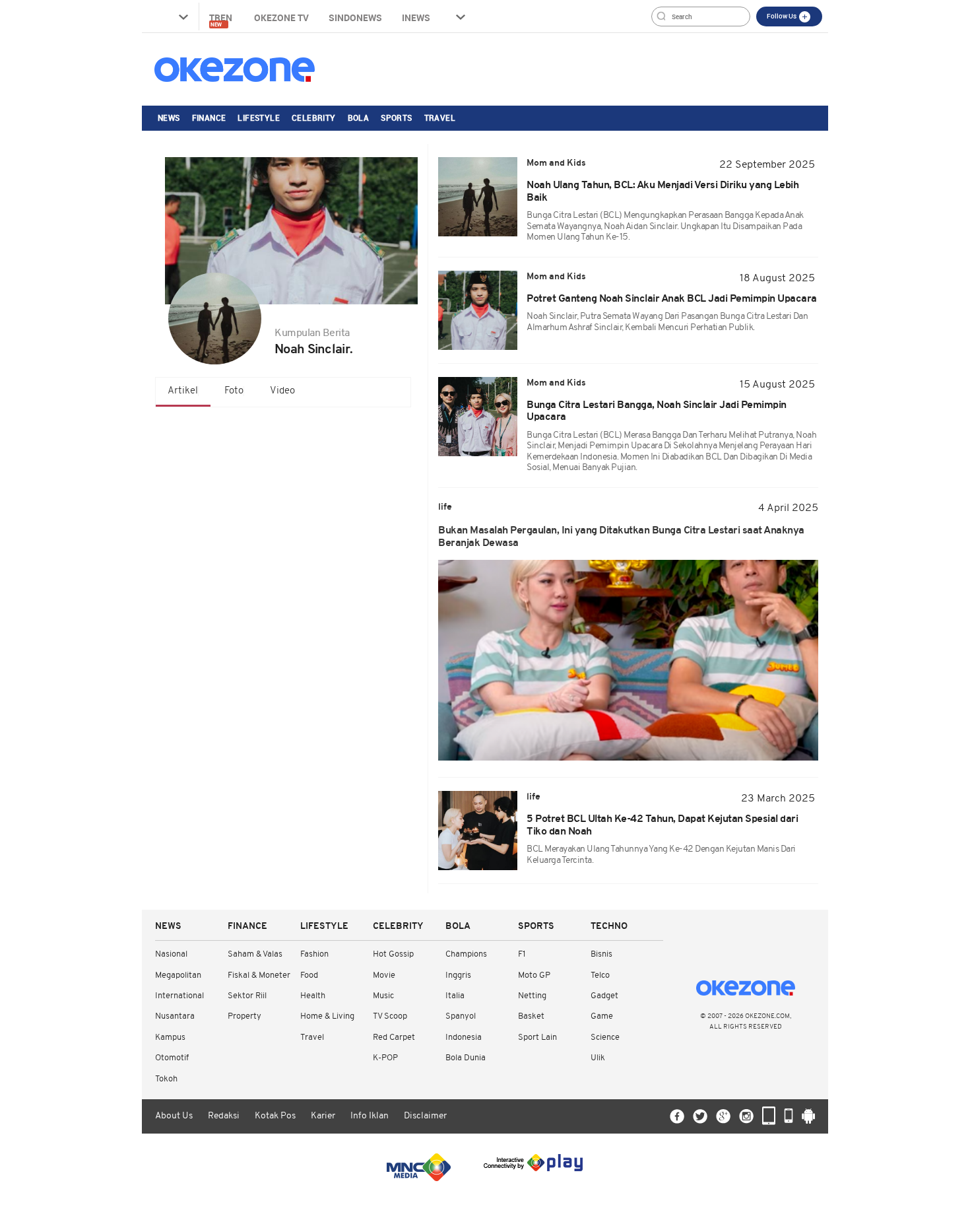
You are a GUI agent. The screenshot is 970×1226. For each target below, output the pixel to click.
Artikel (183, 391)
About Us (174, 1116)
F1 (521, 954)
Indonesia (463, 1037)
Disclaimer (425, 1116)
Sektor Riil (247, 996)
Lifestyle (259, 117)
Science (605, 1037)
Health (312, 996)
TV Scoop (390, 1016)
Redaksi (224, 1116)
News (169, 117)
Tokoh (166, 1079)
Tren (221, 19)
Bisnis (601, 954)
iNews (416, 17)
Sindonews (355, 17)
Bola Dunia (465, 1058)
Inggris (458, 975)
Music (383, 996)
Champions (466, 954)
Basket (531, 1016)
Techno (609, 927)
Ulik (598, 1058)
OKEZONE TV (281, 17)
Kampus (170, 1037)
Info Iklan (369, 1116)
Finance (209, 117)
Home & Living (327, 1016)
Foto (233, 391)
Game (602, 1016)
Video (282, 391)
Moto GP (534, 975)
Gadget (604, 996)
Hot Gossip (393, 954)
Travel (439, 117)
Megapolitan (178, 975)
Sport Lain (537, 1037)
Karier (323, 1116)
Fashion (314, 954)
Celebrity (314, 117)
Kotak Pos (275, 1116)
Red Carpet (394, 1037)
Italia (455, 996)
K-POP (385, 1058)
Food (309, 975)
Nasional (171, 954)
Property (244, 1016)
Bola (359, 117)
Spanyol (460, 1016)
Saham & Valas (255, 954)
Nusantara (175, 1016)
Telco (600, 975)
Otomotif (172, 1058)
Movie (384, 975)
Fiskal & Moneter (259, 975)
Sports (396, 117)
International (179, 996)
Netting (532, 996)
